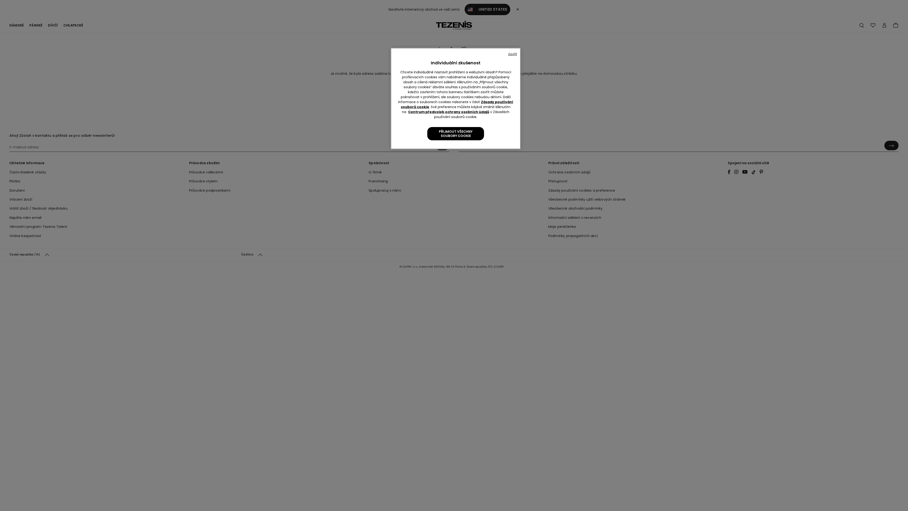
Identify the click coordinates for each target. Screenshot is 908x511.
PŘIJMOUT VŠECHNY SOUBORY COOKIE (455, 133)
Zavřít (512, 54)
